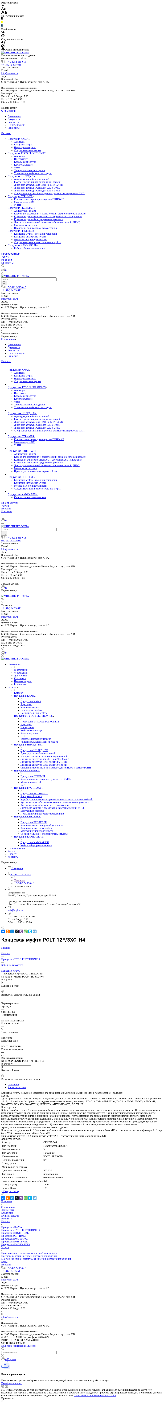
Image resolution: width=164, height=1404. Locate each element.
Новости (6, 259)
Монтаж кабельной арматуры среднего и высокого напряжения (36, 1258)
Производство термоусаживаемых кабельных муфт (29, 1253)
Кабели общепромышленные (30, 248)
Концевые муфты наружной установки (35, 233)
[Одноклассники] (8, 931)
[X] (17, 931)
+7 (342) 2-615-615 (16, 61)
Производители (10, 253)
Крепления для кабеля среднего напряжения (38, 219)
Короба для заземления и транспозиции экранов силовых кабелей (50, 213)
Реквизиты (14, 127)
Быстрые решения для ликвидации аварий (37, 182)
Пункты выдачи (16, 125)
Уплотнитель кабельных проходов (33, 173)
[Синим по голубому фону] (2, 26)
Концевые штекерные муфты (30, 236)
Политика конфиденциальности (18, 1345)
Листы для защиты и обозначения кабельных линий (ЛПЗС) (47, 222)
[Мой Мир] (12, 931)
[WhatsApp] (26, 931)
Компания (6, 1201)
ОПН (17, 167)
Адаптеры (19, 141)
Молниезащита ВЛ (24, 202)
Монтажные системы (25, 225)
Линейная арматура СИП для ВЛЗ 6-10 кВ (37, 187)
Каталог (6, 133)
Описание (13, 1084)
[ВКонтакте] (3, 931)
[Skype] (30, 931)
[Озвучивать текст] (3, 43)
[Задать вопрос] (2, 988)
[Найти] (4, 283)
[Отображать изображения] (3, 32)
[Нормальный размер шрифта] (3, 9)
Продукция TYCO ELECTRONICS (27, 153)
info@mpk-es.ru (9, 73)
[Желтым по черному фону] (2, 23)
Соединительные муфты (27, 150)
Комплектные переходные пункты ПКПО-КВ (39, 199)
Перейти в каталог (11, 1383)
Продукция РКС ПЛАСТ (22, 207)
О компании (8, 110)
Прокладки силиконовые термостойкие (35, 228)
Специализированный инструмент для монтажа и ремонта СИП (49, 193)
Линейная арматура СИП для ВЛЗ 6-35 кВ (37, 190)
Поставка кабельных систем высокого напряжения (29, 1256)
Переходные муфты (25, 147)
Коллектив (13, 122)
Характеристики (17, 1087)
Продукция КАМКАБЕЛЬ (22, 245)
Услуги (5, 256)
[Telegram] (35, 931)
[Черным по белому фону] (2, 19)
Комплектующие (23, 164)
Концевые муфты (23, 144)
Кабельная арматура (25, 161)
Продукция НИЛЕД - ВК (22, 176)
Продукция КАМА (18, 138)
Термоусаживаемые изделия (29, 170)
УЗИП (17, 205)
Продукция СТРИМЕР (20, 196)
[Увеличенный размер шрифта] (4, 13)
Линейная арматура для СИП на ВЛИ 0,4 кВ (38, 184)
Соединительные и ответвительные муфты (37, 242)
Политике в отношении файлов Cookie (95, 1395)
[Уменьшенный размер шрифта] (2, 5)
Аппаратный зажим (25, 210)
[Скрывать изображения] (2, 36)
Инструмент (21, 159)
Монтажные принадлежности (30, 239)
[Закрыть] (2, 1401)
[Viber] (21, 931)
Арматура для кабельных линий (31, 179)
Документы (14, 119)
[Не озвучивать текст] (2, 46)
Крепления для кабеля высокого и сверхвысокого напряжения (48, 216)
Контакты (7, 262)
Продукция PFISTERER (21, 230)
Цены (4, 1261)
